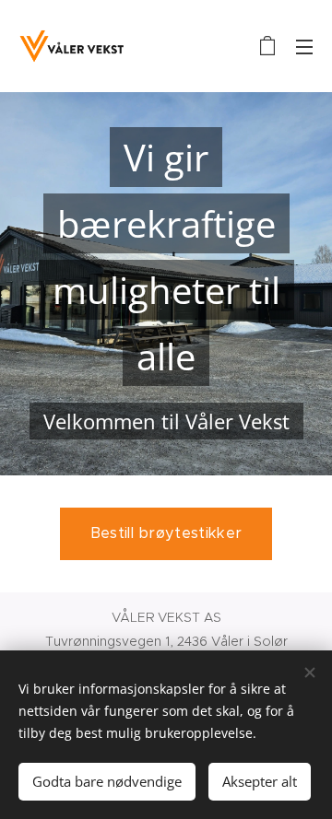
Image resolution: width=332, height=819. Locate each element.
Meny (304, 46)
